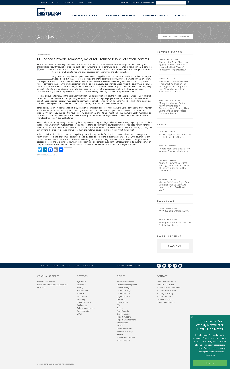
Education (81, 284)
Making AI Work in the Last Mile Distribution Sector (175, 224)
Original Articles (83, 15)
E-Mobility (121, 299)
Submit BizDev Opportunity (168, 287)
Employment (122, 302)
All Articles (41, 287)
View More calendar (184, 201)
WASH (79, 314)
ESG (118, 305)
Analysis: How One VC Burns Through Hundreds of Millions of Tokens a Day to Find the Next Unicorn (174, 166)
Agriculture (81, 281)
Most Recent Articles (46, 281)
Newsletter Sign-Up (165, 299)
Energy (80, 287)
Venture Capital (123, 340)
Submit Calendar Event (166, 290)
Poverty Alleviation (125, 328)
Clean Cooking (123, 287)
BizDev (55, 2)
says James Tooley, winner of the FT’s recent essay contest (92, 64)
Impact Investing (124, 317)
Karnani (139, 125)
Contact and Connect (166, 302)
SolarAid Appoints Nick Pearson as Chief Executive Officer (175, 135)
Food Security (123, 311)
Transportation (83, 311)
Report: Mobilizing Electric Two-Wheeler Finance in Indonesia (175, 150)
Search (189, 2)
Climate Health (123, 293)
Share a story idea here (177, 37)
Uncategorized (52, 155)
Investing (81, 299)
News (44, 2)
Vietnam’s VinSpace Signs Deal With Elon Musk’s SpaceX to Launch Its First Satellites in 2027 (174, 186)
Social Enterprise (84, 302)
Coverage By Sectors (118, 15)
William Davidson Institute (143, 3)
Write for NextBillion (165, 284)
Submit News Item (165, 296)
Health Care (82, 296)
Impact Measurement (126, 319)
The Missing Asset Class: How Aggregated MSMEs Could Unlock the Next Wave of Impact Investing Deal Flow (173, 66)
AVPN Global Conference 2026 (174, 210)
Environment (82, 290)
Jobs (80, 2)
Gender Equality (123, 314)
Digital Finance (123, 296)
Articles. (46, 37)
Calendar (68, 2)
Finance (80, 293)
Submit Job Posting (165, 293)
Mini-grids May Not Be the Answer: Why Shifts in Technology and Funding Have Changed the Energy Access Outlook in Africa (174, 108)
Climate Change (124, 290)
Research (121, 334)
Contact (181, 15)
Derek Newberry (43, 54)
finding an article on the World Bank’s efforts (120, 101)
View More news (186, 125)
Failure (120, 308)
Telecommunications (86, 308)
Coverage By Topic (154, 15)
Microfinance (122, 322)
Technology (82, 305)
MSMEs (120, 325)
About (90, 2)
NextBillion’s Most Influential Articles (52, 284)
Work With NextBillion (166, 281)
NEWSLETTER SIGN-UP (128, 265)
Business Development (127, 284)
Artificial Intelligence (125, 281)
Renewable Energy (125, 331)
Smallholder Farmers (126, 337)
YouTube (171, 266)
